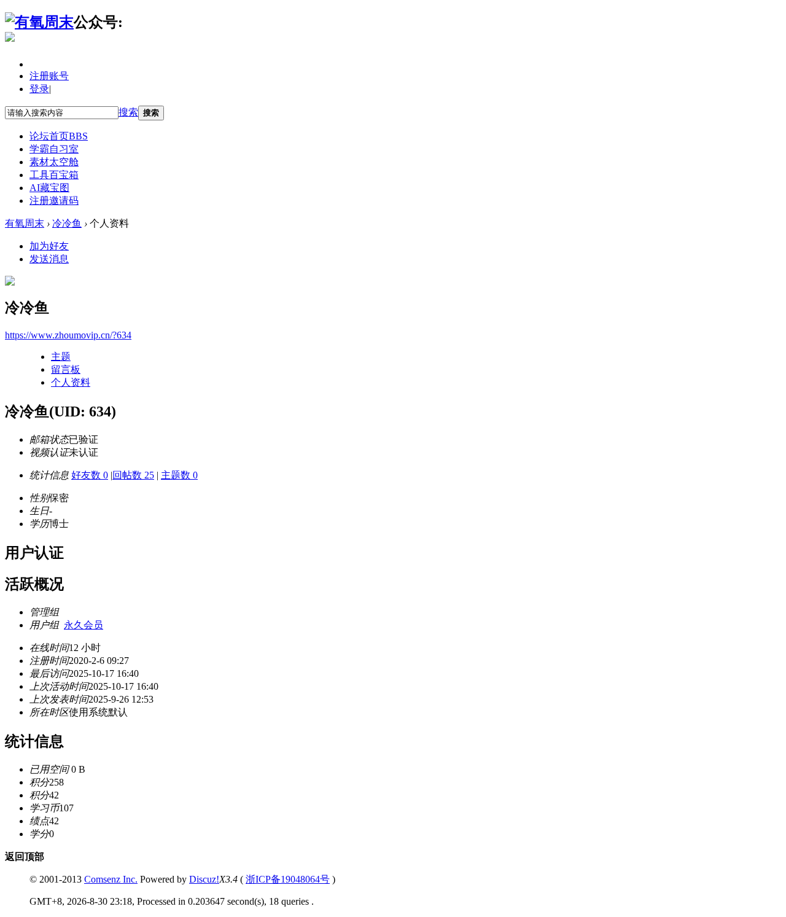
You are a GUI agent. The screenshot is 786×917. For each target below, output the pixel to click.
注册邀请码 (54, 200)
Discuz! (204, 879)
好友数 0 (89, 475)
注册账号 (49, 76)
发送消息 (49, 259)
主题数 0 (179, 475)
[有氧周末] (39, 22)
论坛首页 (58, 136)
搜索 (128, 112)
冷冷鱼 (67, 223)
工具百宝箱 (54, 175)
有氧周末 (24, 223)
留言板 (65, 369)
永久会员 (83, 625)
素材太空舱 (54, 162)
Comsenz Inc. (111, 879)
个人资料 (70, 382)
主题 (61, 356)
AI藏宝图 (49, 187)
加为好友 (49, 246)
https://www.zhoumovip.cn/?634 (68, 335)
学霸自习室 (54, 149)
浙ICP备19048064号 (288, 879)
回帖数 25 (133, 475)
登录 (39, 89)
